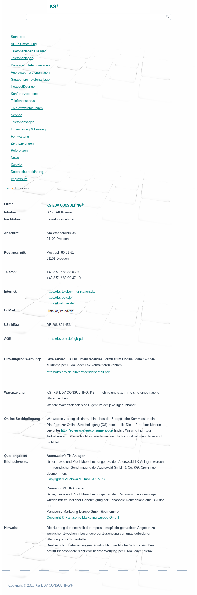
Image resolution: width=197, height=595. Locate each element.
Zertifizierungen (22, 143)
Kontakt (16, 165)
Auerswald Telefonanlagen (30, 72)
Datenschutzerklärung (27, 172)
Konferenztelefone (24, 94)
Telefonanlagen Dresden (28, 51)
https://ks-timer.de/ (61, 303)
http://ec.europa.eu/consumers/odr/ (87, 430)
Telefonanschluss (24, 101)
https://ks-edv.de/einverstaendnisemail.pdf (78, 372)
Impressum (19, 179)
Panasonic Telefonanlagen (30, 65)
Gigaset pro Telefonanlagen (31, 79)
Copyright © (83, 517)
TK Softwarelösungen (27, 108)
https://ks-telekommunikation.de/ (71, 291)
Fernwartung (20, 136)
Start (7, 188)
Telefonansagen (22, 122)
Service (16, 115)
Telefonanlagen (22, 58)
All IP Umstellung (24, 44)
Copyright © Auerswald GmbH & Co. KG (76, 479)
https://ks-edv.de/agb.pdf (65, 339)
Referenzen (19, 150)
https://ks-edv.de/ (60, 297)
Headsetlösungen (23, 86)
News (15, 158)
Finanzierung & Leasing (28, 129)
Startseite (18, 37)
